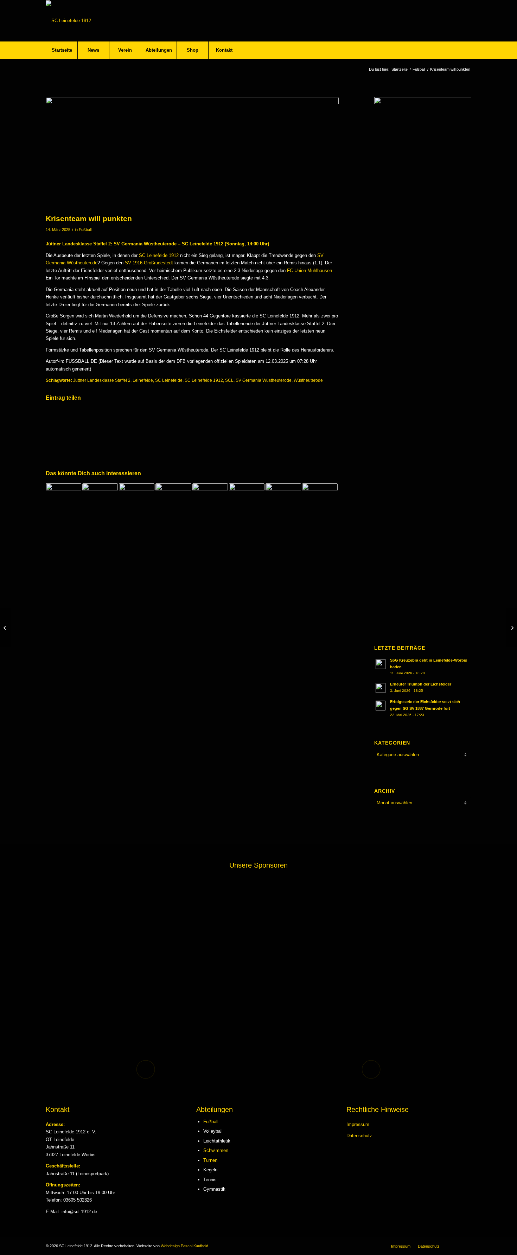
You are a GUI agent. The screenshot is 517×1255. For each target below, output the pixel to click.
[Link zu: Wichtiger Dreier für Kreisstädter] (283, 501)
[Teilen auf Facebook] (70, 417)
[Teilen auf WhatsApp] (168, 417)
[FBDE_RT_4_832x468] (192, 153)
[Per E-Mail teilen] (265, 417)
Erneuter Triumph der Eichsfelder (420, 684)
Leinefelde (143, 380)
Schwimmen (215, 1150)
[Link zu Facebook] (455, 1246)
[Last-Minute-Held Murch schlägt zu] (5, 627)
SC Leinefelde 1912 (159, 255)
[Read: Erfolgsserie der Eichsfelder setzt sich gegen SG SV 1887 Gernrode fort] (380, 705)
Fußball (85, 229)
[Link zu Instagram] (466, 1246)
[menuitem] (61, 50)
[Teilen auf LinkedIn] (217, 417)
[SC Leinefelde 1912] (68, 20)
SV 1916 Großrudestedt (149, 262)
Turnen (210, 1160)
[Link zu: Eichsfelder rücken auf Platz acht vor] (136, 501)
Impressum (357, 1124)
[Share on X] (119, 417)
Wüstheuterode (308, 380)
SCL (229, 380)
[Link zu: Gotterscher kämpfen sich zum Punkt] (63, 501)
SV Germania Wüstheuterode (264, 380)
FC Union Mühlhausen (309, 270)
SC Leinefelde (169, 380)
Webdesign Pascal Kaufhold (184, 1246)
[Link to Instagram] (314, 417)
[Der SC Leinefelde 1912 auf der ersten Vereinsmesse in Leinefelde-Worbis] (511, 627)
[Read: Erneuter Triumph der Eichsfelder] (380, 688)
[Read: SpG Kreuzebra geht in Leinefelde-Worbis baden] (380, 664)
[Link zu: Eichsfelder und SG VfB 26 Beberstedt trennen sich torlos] (173, 501)
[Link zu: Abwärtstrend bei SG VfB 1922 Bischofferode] (210, 501)
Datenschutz (359, 1135)
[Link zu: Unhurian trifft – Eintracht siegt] (100, 501)
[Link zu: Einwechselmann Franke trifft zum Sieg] (320, 501)
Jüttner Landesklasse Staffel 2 (101, 380)
